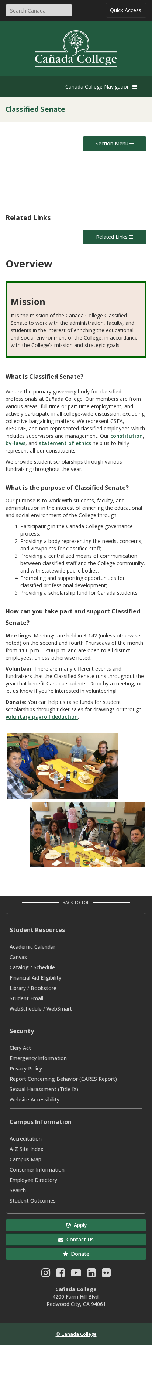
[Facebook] (60, 1274)
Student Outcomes (33, 1200)
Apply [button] (79, 1224)
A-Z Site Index (27, 1148)
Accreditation (26, 1138)
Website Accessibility (34, 1099)
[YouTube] (76, 1274)
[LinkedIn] (91, 1274)
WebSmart (59, 1008)
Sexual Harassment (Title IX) (44, 1089)
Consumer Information (37, 1169)
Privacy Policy (26, 1068)
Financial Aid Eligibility (35, 977)
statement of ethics (65, 443)
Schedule (44, 967)
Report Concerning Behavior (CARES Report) (63, 1078)
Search (18, 1190)
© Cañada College (76, 1334)
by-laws (15, 443)
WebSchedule (26, 1008)
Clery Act (20, 1047)
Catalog (19, 967)
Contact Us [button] (78, 1239)
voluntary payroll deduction (42, 716)
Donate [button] (78, 1253)
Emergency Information (38, 1058)
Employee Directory (33, 1179)
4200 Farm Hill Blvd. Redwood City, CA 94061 (76, 1300)
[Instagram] (45, 1274)
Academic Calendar (32, 946)
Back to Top (76, 902)
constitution (126, 435)
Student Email (26, 998)
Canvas (18, 956)
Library (18, 987)
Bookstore (43, 987)
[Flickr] (106, 1274)
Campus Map (25, 1159)
